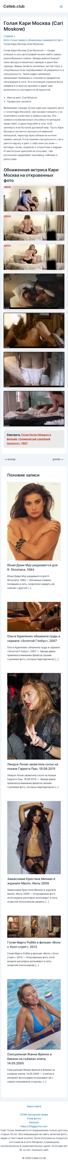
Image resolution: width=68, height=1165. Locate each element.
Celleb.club (14, 6)
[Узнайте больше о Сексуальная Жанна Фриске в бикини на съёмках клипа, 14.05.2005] (34, 1014)
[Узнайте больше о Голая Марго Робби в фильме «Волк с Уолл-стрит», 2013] (34, 926)
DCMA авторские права (34, 1114)
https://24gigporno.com (34, 1126)
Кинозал (34, 1122)
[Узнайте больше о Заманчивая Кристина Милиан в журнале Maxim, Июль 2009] (34, 837)
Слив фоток (34, 1118)
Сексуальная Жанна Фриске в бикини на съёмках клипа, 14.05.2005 (29, 1058)
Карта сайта (34, 1106)
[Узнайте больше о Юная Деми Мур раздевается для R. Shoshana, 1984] (34, 521)
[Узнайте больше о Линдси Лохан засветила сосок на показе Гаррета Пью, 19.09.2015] (34, 716)
